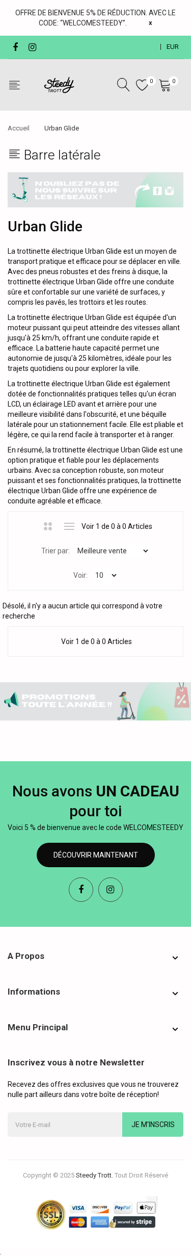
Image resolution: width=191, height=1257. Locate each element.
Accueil (19, 128)
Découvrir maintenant (95, 855)
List (69, 526)
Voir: (80, 575)
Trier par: (55, 551)
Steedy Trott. (94, 1175)
